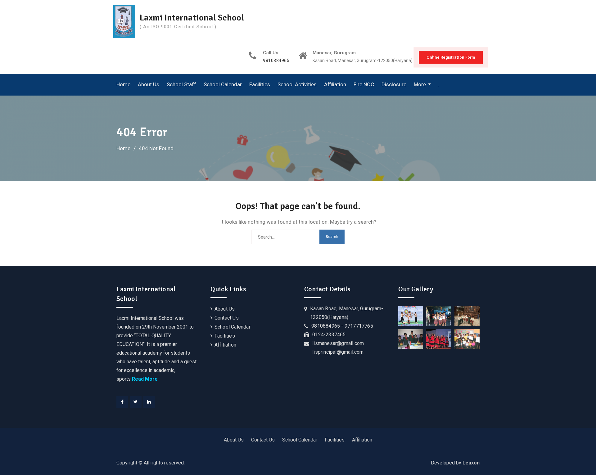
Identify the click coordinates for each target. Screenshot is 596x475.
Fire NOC (364, 84)
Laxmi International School (192, 17)
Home (123, 84)
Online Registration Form (451, 57)
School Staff (181, 84)
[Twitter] (136, 402)
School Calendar (223, 84)
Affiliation (335, 84)
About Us (148, 84)
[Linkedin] (149, 402)
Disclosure (394, 84)
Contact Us (226, 318)
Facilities (259, 84)
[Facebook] (122, 402)
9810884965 (276, 60)
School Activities (297, 84)
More (420, 84)
